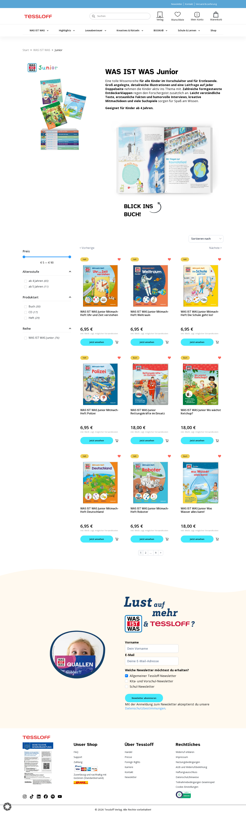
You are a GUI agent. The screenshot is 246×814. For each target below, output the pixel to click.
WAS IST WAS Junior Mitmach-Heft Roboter (150, 510)
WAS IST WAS (37, 30)
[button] (116, 342)
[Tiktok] (32, 796)
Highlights (65, 30)
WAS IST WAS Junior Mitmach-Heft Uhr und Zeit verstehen (99, 313)
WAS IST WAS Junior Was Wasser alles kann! (196, 510)
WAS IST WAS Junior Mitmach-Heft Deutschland (99, 510)
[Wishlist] (178, 14)
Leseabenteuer (93, 30)
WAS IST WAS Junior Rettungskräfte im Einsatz (148, 411)
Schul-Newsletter (142, 686)
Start (26, 50)
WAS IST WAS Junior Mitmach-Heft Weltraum (150, 313)
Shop (213, 30)
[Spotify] (53, 796)
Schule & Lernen (187, 30)
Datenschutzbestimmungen (145, 708)
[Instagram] (25, 796)
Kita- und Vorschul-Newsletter (151, 681)
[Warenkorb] (215, 14)
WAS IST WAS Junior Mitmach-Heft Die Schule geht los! (200, 313)
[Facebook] (46, 796)
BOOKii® (159, 30)
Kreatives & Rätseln (128, 30)
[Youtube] (60, 796)
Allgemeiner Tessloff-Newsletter (153, 676)
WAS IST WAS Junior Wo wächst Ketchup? (201, 411)
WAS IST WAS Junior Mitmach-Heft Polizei (99, 411)
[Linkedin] (39, 796)
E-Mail (129, 655)
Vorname (132, 642)
